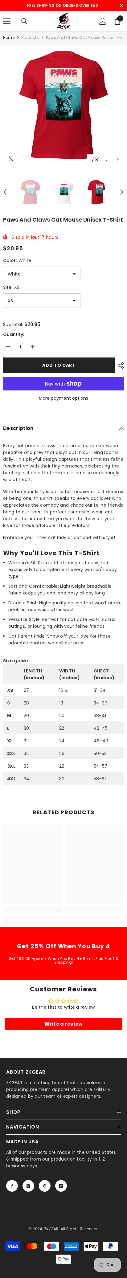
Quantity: (13, 334)
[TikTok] (61, 1186)
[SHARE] (119, 365)
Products (30, 37)
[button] (106, 159)
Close (121, 5)
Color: (17, 260)
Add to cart (59, 365)
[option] (63, 105)
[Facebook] (12, 1186)
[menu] (6, 21)
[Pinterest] (45, 1186)
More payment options (63, 398)
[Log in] (102, 21)
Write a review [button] (63, 1023)
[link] (32, 909)
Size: (11, 287)
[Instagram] (28, 1186)
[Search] (24, 21)
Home (8, 37)
